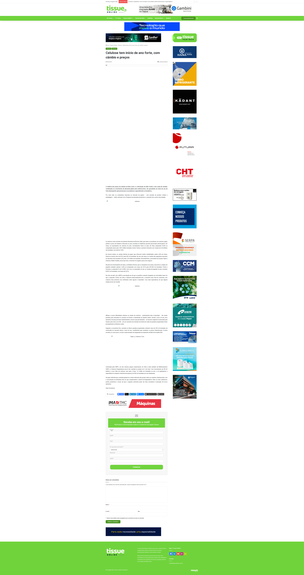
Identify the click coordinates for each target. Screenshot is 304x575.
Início (108, 45)
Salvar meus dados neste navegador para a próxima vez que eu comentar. (125, 518)
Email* (111, 435)
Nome (107, 504)
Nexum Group (159, 18)
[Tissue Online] (116, 9)
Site (139, 511)
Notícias (109, 18)
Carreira (150, 18)
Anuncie (168, 18)
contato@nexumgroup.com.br (176, 563)
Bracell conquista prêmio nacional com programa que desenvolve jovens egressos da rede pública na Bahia (153, 1)
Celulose (120, 45)
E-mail (108, 511)
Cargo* (112, 458)
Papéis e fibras (113, 45)
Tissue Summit (127, 18)
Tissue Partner (139, 18)
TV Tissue (118, 18)
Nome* (112, 429)
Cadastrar (136, 467)
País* (111, 441)
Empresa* (112, 452)
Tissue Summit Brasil (188, 18)
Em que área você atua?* (116, 447)
